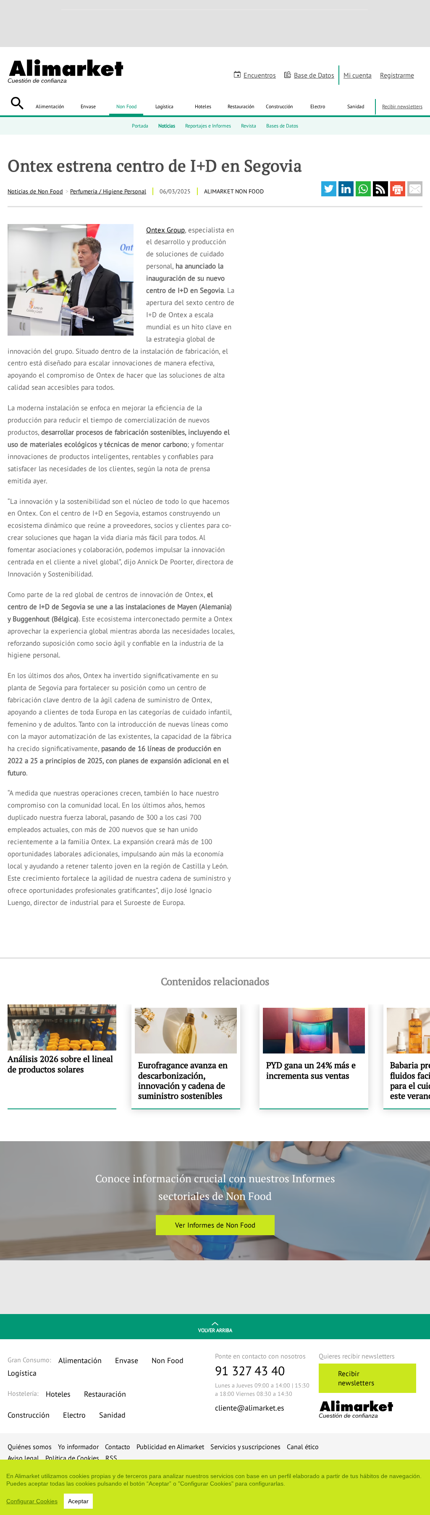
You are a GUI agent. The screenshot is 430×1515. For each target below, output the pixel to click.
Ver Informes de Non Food (215, 1225)
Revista (248, 126)
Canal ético (303, 1446)
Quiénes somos (30, 1446)
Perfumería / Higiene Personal (108, 191)
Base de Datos (314, 75)
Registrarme (397, 75)
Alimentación (50, 106)
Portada (140, 126)
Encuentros (260, 75)
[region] (215, 1487)
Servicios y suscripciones (245, 1446)
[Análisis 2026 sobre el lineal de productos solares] (62, 1056)
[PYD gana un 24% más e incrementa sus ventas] (314, 1056)
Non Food (126, 106)
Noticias (166, 126)
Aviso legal (23, 1458)
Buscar (17, 103)
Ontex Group (165, 230)
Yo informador (78, 1446)
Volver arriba (215, 1330)
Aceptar (78, 1501)
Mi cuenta (357, 75)
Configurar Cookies (32, 1501)
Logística (164, 106)
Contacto (117, 1446)
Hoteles (203, 106)
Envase (88, 106)
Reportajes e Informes (208, 126)
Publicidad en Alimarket (170, 1446)
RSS (111, 1458)
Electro (317, 106)
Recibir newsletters (402, 106)
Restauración (241, 106)
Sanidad (355, 106)
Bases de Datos (282, 126)
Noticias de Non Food (35, 191)
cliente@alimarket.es (249, 1408)
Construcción (279, 106)
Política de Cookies (72, 1458)
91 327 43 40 (250, 1370)
